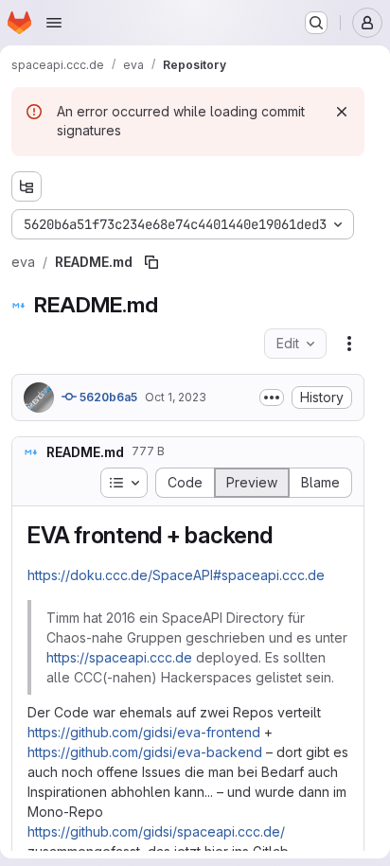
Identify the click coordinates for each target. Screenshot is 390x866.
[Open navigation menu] (54, 23)
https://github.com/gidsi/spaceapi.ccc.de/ (156, 831)
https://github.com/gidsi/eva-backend (144, 752)
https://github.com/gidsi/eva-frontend (143, 732)
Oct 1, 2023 (175, 397)
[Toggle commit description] (271, 397)
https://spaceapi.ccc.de (119, 657)
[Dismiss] (341, 111)
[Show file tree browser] (26, 186)
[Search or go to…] (316, 22)
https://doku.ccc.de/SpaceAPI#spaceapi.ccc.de (176, 575)
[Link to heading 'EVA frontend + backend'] (285, 535)
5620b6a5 (107, 397)
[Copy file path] (151, 262)
